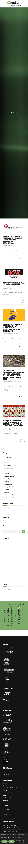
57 (4, 622)
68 (22, 624)
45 (4, 618)
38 (22, 614)
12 (14, 606)
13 (18, 606)
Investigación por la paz (9, 487)
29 (12, 612)
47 (12, 618)
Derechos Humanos (18, 286)
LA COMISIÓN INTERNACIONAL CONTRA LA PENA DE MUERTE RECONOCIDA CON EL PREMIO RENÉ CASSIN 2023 (13, 375)
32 (22, 612)
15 (4, 608)
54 (15, 620)
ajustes (12, 838)
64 (8, 624)
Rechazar (11, 841)
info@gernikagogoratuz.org (9, 797)
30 (15, 612)
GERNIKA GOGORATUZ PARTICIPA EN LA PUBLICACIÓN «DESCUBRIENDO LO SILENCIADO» (12, 328)
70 (8, 626)
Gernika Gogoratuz (8, 245)
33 (4, 614)
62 (22, 622)
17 (12, 608)
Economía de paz (8, 473)
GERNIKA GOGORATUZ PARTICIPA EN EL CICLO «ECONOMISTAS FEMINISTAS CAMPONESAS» (12, 240)
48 (15, 618)
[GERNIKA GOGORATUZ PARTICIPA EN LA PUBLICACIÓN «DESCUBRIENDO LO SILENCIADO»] (14, 315)
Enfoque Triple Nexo (18, 428)
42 (15, 616)
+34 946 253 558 (7, 792)
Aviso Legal (6, 809)
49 (19, 618)
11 (11, 606)
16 (8, 608)
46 (8, 618)
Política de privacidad (9, 812)
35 (12, 614)
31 (19, 612)
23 (12, 610)
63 (4, 624)
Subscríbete (5, 801)
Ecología (6, 470)
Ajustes (18, 841)
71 (12, 626)
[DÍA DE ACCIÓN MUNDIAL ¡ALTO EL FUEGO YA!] (14, 273)
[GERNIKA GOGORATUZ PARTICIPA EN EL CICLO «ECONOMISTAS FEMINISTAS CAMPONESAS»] (14, 227)
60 (15, 622)
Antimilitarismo (7, 457)
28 (8, 612)
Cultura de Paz (7, 465)
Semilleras (6, 492)
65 (12, 624)
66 (15, 624)
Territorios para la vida (9, 497)
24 (15, 610)
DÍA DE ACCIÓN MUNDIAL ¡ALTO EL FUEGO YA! (13, 283)
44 (22, 616)
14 (22, 606)
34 (8, 614)
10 (7, 606)
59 (12, 622)
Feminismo (5, 247)
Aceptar (4, 841)
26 (22, 610)
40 (8, 616)
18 (15, 608)
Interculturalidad (8, 484)
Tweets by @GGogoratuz (8, 590)
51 (4, 620)
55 (19, 620)
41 (12, 616)
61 (19, 622)
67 (19, 624)
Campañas (6, 462)
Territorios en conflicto (11, 247)
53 (12, 620)
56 (22, 620)
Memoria (16, 333)
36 (15, 614)
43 (19, 616)
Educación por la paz (9, 476)
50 (22, 618)
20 (22, 608)
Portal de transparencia (9, 815)
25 (19, 610)
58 (8, 622)
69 (4, 626)
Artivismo (6, 460)
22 (8, 610)
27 (4, 612)
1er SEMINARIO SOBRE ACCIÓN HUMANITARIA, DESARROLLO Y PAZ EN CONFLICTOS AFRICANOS (13, 423)
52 (8, 620)
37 (19, 614)
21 (4, 610)
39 (4, 616)
